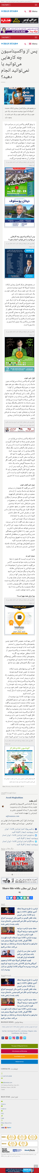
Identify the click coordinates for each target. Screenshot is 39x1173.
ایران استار (34, 1027)
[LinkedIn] (18, 898)
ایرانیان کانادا (16, 1027)
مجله (27, 1027)
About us (3, 1104)
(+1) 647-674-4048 (6, 1076)
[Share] (31, 898)
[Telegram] (21, 898)
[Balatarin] (24, 898)
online (35, 1031)
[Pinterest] (14, 898)
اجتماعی (7, 1027)
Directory (25, 1033)
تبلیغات (3, 1027)
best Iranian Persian (12, 1031)
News (19, 1031)
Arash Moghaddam (14, 798)
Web (21, 1033)
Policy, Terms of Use (6, 1123)
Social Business (15, 1033)
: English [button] (5, 5)
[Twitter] (11, 898)
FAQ (2, 1114)
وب (25, 1027)
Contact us (3, 1109)
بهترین (30, 1027)
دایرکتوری (22, 1027)
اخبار (11, 1027)
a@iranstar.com (12, 816)
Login (2, 1118)
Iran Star (4, 1031)
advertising (24, 1031)
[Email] (28, 898)
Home (2, 2)
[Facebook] (8, 898)
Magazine (30, 1031)
